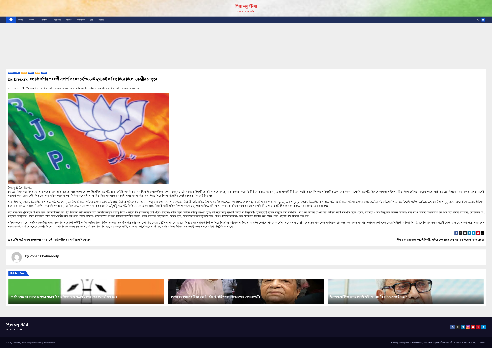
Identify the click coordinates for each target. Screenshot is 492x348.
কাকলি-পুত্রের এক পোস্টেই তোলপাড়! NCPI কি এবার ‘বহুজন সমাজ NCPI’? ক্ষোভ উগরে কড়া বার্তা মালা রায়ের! (64, 297)
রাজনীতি (44, 20)
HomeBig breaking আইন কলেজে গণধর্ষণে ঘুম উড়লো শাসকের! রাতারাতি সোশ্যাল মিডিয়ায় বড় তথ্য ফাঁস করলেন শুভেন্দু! (433, 342)
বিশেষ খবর (57, 20)
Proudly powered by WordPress (18, 342)
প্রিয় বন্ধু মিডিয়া (246, 6)
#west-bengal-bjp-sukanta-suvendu (122, 88)
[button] (478, 19)
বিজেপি (38, 73)
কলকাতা (20, 20)
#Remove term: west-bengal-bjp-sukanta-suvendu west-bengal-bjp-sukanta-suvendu (65, 88)
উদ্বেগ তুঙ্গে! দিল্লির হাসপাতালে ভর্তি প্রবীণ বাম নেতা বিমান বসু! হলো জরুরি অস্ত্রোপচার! (370, 297)
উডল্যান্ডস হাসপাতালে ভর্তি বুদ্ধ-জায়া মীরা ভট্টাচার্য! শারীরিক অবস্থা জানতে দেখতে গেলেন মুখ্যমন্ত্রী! (215, 297)
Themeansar (50, 342)
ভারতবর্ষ (68, 20)
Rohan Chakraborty (44, 256)
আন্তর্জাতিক (81, 20)
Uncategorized (13, 73)
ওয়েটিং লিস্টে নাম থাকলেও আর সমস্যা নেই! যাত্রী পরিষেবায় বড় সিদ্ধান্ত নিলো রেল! (50, 240)
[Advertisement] (246, 42)
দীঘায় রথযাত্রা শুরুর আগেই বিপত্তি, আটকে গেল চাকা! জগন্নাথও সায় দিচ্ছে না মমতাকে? (439, 240)
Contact (482, 342)
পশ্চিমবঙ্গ (32, 20)
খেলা (91, 20)
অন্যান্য (101, 20)
